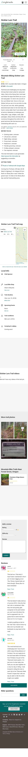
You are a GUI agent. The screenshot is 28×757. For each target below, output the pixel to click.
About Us (11, 719)
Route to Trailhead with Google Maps (14, 165)
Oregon (20, 14)
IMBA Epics (6, 727)
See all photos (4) (20, 54)
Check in (15, 61)
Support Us (18, 719)
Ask (23, 695)
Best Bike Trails (20, 725)
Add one (6, 311)
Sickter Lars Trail (7, 15)
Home (2, 14)
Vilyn (5, 298)
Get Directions (8, 59)
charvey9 (10, 126)
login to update (7, 321)
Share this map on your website (20, 266)
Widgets (5, 721)
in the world (9, 86)
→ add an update (9, 128)
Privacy (8, 733)
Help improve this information (9, 156)
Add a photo (18, 59)
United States (16, 14)
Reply (8, 589)
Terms (4, 733)
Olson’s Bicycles (9, 288)
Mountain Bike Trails (8, 14)
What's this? (7, 300)
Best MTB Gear (14, 727)
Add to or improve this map (7, 266)
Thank (12, 589)
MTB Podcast (11, 725)
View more (6, 290)
